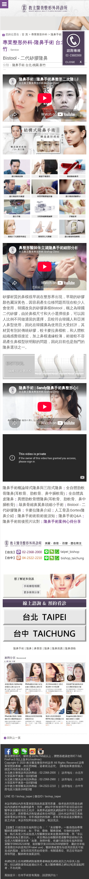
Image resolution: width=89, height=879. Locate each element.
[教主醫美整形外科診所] (44, 6)
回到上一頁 (13, 737)
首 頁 (25, 34)
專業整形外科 (39, 34)
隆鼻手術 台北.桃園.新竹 (29, 65)
